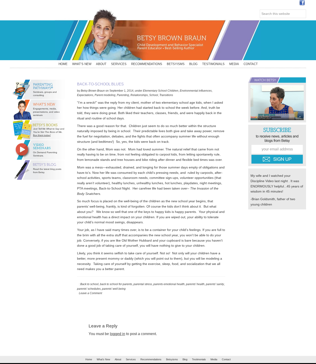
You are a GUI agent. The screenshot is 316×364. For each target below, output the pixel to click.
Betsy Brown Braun (158, 34)
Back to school (89, 284)
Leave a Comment (90, 293)
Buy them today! (42, 135)
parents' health (195, 284)
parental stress (142, 284)
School (153, 95)
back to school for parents (116, 284)
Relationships (139, 95)
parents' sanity (215, 284)
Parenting (123, 95)
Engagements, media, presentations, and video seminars (46, 111)
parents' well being (114, 288)
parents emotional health (169, 284)
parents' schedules (89, 288)
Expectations (85, 95)
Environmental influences (196, 90)
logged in (117, 334)
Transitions (166, 95)
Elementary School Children (160, 90)
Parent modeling (105, 95)
